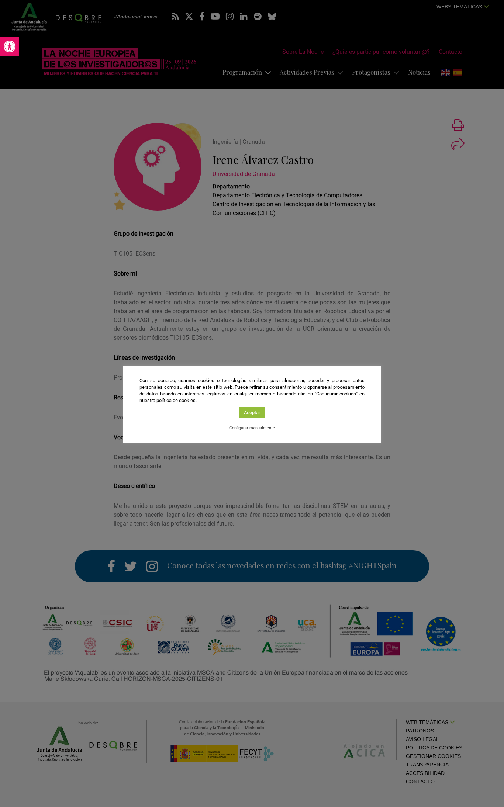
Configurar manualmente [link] (252, 428)
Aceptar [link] (252, 412)
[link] (9, 46)
